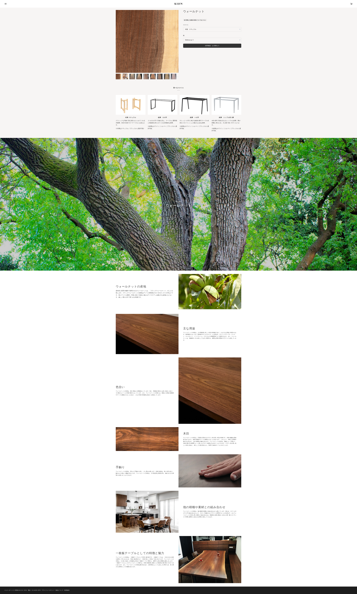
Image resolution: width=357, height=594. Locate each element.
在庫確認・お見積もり (212, 46)
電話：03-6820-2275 (34, 590)
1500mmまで (189, 40)
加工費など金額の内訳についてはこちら (195, 20)
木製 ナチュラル (190, 29)
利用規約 (67, 590)
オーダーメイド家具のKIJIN (14, 590)
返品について (59, 590)
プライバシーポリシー (48, 590)
